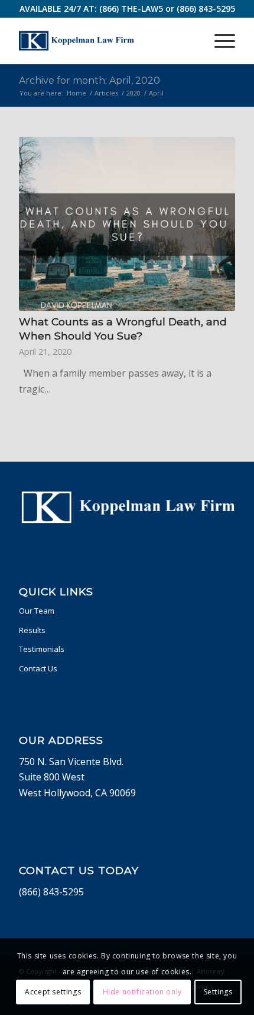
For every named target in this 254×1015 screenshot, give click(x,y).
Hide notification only (142, 992)
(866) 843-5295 (206, 8)
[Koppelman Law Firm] (105, 40)
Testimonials (41, 649)
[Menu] (219, 40)
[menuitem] (219, 40)
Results (32, 630)
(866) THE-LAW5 (131, 8)
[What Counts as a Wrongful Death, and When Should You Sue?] (127, 224)
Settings (218, 992)
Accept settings (53, 992)
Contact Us (38, 668)
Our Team (36, 610)
